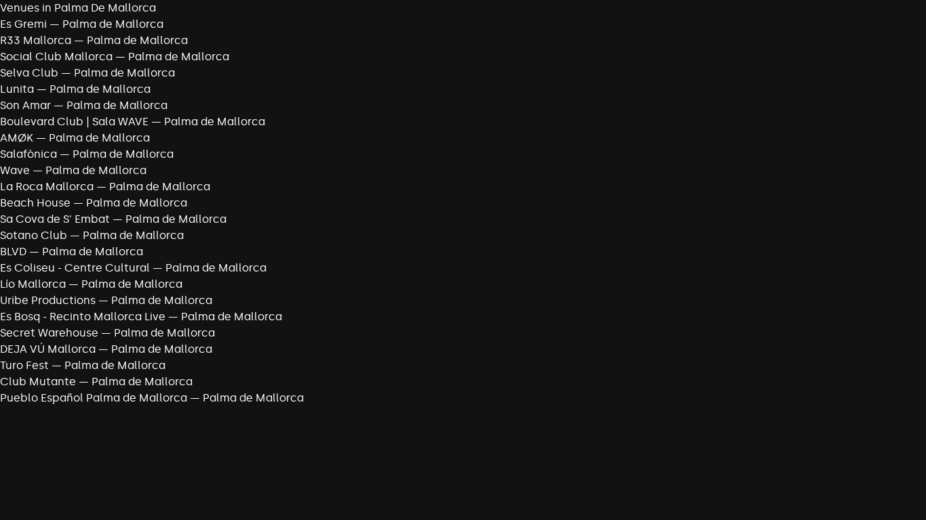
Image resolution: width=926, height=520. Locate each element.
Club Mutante (38, 381)
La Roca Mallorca (47, 186)
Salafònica (28, 154)
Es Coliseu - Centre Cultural (75, 267)
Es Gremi (23, 24)
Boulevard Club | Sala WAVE (74, 121)
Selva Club (29, 72)
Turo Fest (24, 365)
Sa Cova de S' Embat (55, 219)
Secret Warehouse (49, 332)
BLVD (13, 251)
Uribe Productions (48, 300)
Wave (15, 170)
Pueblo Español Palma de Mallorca (93, 397)
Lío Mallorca (33, 284)
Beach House (35, 202)
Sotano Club (33, 235)
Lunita (17, 89)
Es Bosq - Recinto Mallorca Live (82, 316)
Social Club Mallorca (56, 56)
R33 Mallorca (35, 40)
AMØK (16, 137)
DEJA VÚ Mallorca (48, 349)
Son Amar (25, 105)
